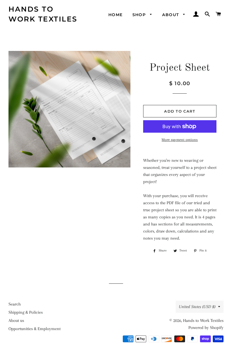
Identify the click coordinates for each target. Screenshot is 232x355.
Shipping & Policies (25, 312)
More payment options (180, 139)
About (171, 14)
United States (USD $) (197, 306)
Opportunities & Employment (34, 328)
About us (16, 320)
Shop (139, 14)
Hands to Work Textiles (43, 14)
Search (14, 304)
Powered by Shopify (206, 327)
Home (115, 14)
